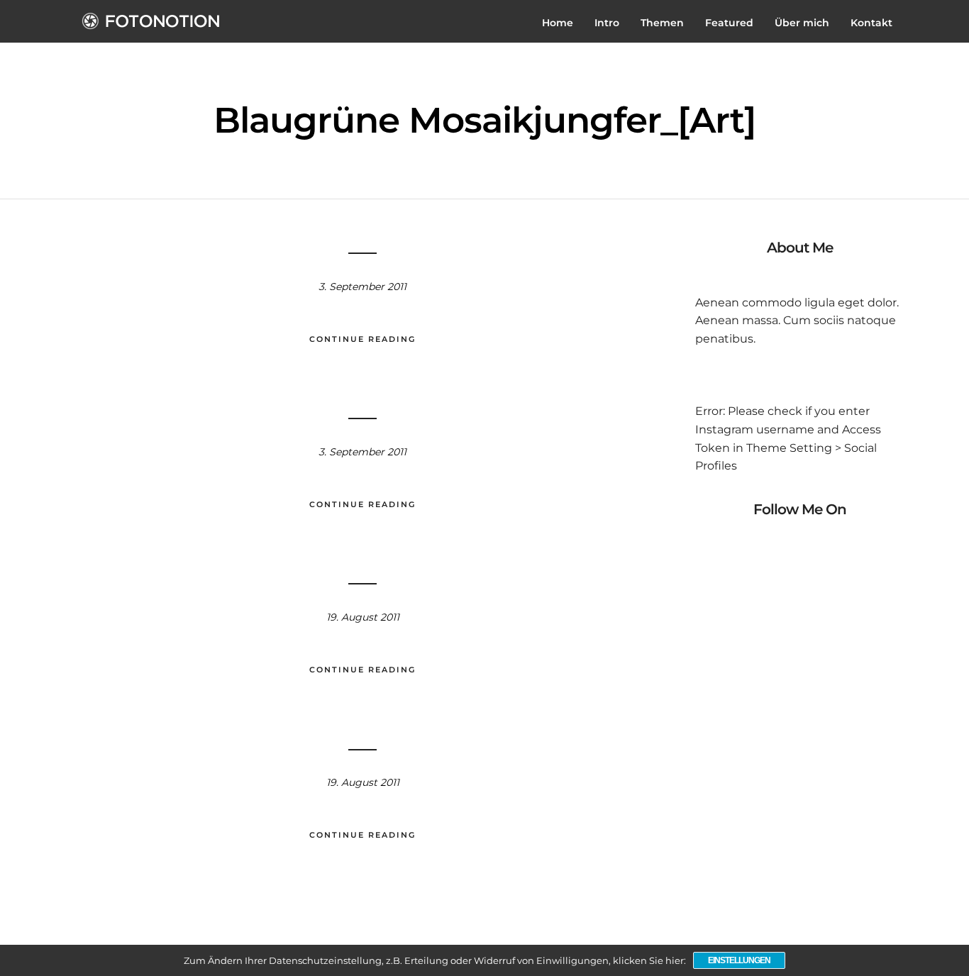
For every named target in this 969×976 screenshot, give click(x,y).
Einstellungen (739, 960)
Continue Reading (362, 339)
